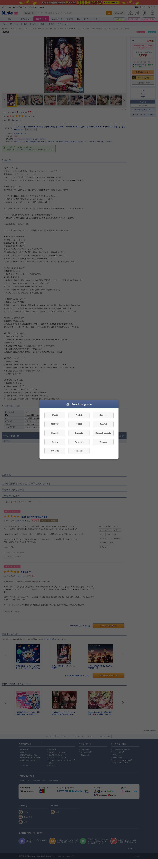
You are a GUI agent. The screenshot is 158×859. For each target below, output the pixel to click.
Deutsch (55, 433)
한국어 (79, 424)
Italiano (55, 442)
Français (79, 433)
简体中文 (103, 415)
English (79, 415)
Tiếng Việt (79, 450)
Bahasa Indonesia (103, 433)
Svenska (103, 442)
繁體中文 (55, 424)
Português (79, 442)
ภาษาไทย (55, 450)
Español (103, 424)
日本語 (55, 415)
